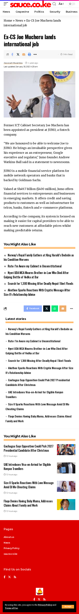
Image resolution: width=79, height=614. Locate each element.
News (19, 20)
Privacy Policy (45, 605)
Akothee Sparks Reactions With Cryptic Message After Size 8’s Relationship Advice (37, 292)
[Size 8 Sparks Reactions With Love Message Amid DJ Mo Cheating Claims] (66, 486)
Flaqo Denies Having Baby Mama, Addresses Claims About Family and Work (28, 503)
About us (9, 537)
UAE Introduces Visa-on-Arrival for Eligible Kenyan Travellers (27, 466)
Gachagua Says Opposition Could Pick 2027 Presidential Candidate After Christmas (28, 448)
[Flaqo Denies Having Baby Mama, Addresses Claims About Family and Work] (66, 504)
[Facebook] (4, 577)
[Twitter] (9, 577)
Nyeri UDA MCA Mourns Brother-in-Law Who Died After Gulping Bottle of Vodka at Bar (36, 274)
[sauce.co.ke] (31, 4)
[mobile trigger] (7, 4)
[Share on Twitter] (18, 54)
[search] (54, 4)
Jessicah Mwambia (13, 63)
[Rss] (15, 577)
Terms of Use (11, 608)
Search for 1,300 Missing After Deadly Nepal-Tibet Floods (40, 283)
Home (8, 20)
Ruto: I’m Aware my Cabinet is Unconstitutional (34, 266)
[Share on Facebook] (12, 54)
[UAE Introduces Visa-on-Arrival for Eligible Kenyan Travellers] (66, 467)
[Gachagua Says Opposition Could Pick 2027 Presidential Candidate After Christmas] (66, 449)
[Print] (29, 54)
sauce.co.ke (10, 554)
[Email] (23, 54)
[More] (35, 54)
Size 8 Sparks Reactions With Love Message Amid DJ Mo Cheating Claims (29, 485)
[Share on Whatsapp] (54, 308)
